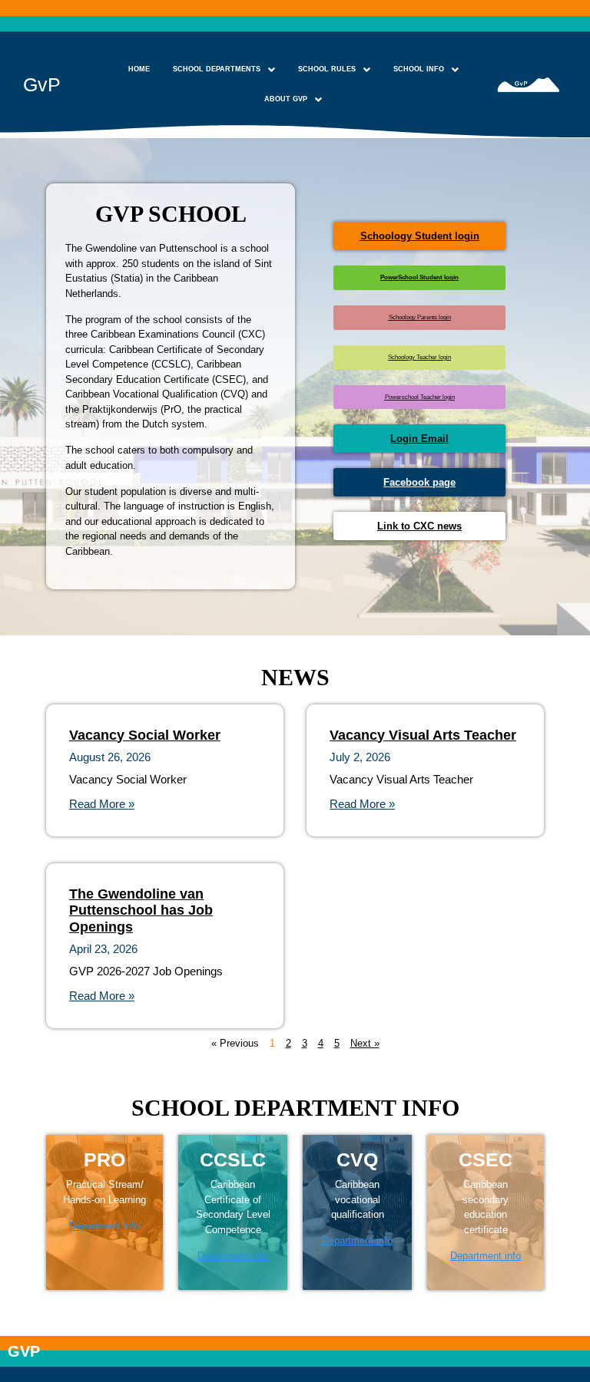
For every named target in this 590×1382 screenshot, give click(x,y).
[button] (224, 69)
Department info (104, 1226)
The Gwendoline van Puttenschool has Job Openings (141, 910)
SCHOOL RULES (327, 69)
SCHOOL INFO (418, 69)
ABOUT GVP (285, 99)
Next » (365, 1043)
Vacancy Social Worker (144, 735)
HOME (139, 69)
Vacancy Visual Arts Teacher (423, 735)
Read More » (101, 803)
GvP (42, 84)
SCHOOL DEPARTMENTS (216, 69)
